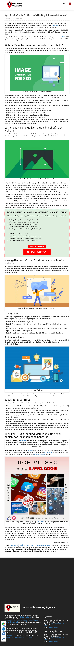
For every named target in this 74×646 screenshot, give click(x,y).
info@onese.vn (53, 627)
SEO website (55, 25)
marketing (23, 441)
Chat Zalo (4, 631)
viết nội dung (48, 452)
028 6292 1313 (56, 624)
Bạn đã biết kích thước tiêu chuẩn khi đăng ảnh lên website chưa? (36, 15)
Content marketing (33, 621)
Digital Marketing (25, 617)
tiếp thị (30, 450)
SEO (63, 37)
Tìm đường (4, 626)
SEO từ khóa (40, 522)
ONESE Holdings (10, 636)
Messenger (4, 636)
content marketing (40, 454)
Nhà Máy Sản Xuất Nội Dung (20, 545)
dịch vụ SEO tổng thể (11, 623)
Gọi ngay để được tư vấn (37, 252)
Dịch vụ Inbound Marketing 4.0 (40, 545)
